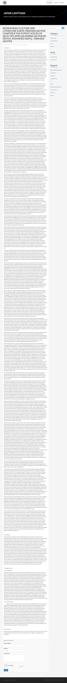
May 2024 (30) (53, 56)
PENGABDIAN (53, 41)
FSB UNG (52, 75)
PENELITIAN (53, 38)
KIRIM (6, 670)
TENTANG (61, 2)
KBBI (51, 84)
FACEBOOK (53, 73)
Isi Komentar (7, 653)
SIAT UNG (52, 92)
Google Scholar (53, 78)
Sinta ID (52, 95)
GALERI (56, 2)
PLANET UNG (53, 89)
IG (50, 81)
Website (6, 648)
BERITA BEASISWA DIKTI (56, 70)
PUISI (51, 43)
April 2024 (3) (53, 59)
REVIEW (52, 46)
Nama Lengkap (7, 643)
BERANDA (49, 2)
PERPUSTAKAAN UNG (55, 87)
